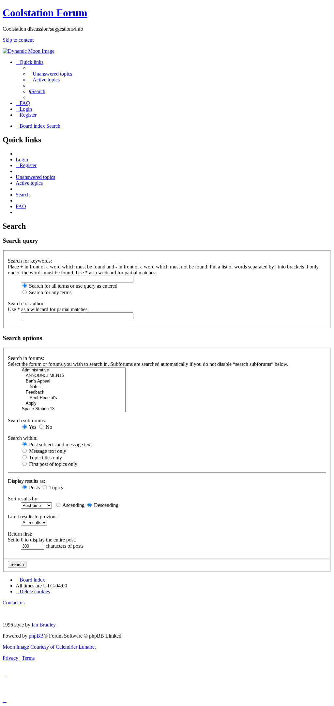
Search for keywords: (30, 261)
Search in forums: (26, 358)
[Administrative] (73, 370)
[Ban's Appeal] (73, 381)
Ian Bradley (44, 624)
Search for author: (26, 303)
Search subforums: (27, 420)
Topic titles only (45, 457)
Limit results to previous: (33, 516)
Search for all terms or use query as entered (72, 286)
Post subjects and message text (60, 444)
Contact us (13, 602)
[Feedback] (73, 392)
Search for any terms (49, 292)
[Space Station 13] (73, 409)
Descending (105, 505)
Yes (32, 427)
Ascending (72, 505)
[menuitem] (50, 74)
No (48, 427)
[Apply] (73, 403)
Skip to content (18, 40)
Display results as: (26, 481)
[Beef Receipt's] (73, 398)
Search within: (23, 438)
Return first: (20, 534)
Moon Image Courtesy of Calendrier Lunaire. (49, 647)
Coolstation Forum (45, 13)
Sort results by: (23, 498)
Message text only (47, 451)
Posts (34, 487)
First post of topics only (52, 464)
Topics (55, 487)
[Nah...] (73, 387)
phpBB (36, 636)
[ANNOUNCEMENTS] (73, 376)
